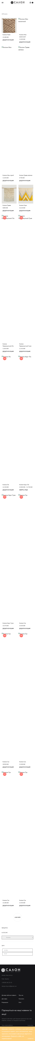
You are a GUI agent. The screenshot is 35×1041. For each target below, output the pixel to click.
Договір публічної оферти (9, 995)
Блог (20, 1002)
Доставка (4, 999)
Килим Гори (23, 205)
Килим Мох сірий (8, 175)
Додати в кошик (8, 40)
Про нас (21, 995)
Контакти (21, 999)
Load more (17, 917)
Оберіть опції (23, 490)
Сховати (30, 1038)
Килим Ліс (6, 485)
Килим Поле (6, 35)
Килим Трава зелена (25, 175)
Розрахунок (5, 1002)
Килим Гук (22, 623)
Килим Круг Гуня (8, 623)
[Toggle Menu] (2, 3)
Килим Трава (7, 205)
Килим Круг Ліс (24, 485)
